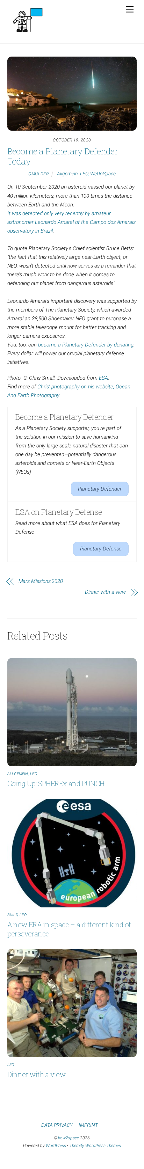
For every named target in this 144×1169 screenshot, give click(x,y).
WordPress (56, 1145)
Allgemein (67, 173)
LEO (84, 173)
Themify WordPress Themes (95, 1145)
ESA (103, 378)
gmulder (38, 173)
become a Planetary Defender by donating (86, 345)
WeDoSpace (103, 173)
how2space (68, 1137)
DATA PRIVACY (57, 1125)
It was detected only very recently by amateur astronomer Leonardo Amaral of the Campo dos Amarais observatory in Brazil (71, 222)
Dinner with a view (105, 592)
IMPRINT (88, 1125)
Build (12, 914)
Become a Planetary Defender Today (62, 156)
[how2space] (27, 34)
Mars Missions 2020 (41, 581)
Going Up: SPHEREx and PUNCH (56, 783)
